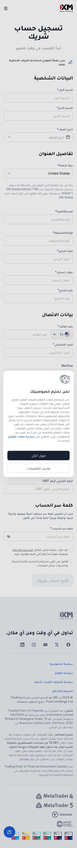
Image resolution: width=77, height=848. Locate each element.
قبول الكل (39, 455)
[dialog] (38, 424)
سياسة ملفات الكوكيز (21, 436)
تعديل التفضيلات (38, 468)
